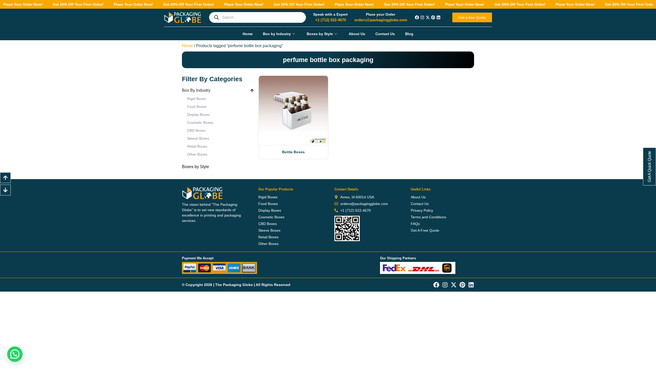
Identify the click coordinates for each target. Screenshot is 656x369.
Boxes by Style (320, 34)
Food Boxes (197, 107)
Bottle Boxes (293, 152)
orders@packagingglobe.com (380, 20)
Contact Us (385, 34)
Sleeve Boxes (198, 138)
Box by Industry (277, 34)
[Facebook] (417, 17)
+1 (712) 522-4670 (330, 20)
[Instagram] (422, 17)
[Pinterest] (433, 17)
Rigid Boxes (196, 99)
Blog (409, 34)
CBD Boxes (196, 130)
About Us (357, 34)
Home (248, 34)
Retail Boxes (197, 146)
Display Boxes (198, 114)
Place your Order (380, 14)
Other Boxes (197, 154)
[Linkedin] (438, 17)
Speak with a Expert (330, 14)
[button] (15, 354)
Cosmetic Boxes (200, 122)
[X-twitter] (428, 17)
